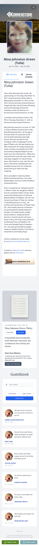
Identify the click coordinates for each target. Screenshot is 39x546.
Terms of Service (25, 537)
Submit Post (20, 398)
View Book (9, 332)
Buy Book (21, 332)
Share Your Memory (13, 364)
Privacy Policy (14, 537)
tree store (19, 253)
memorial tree (17, 250)
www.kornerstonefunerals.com (18, 241)
